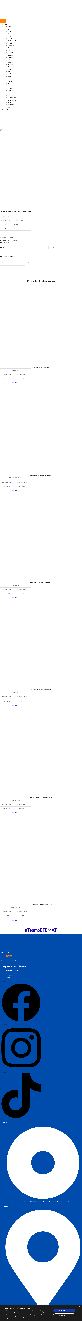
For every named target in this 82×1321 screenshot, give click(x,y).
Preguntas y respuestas (13, 973)
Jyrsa (9, 67)
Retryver (11, 93)
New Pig (10, 81)
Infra (9, 60)
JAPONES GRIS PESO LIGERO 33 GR (41, 475)
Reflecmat (11, 90)
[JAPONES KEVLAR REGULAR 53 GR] (41, 754)
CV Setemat (9, 975)
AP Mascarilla (12, 41)
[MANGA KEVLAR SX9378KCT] (41, 324)
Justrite (10, 64)
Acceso (8, 977)
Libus (9, 69)
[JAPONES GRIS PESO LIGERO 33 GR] (41, 432)
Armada (10, 43)
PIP (9, 83)
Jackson (10, 62)
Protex (10, 88)
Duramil (10, 55)
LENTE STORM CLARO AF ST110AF (41, 905)
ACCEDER (7, 109)
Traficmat (11, 104)
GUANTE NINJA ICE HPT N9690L (41, 690)
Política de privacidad (12, 970)
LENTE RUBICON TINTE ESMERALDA (41, 582)
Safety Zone (12, 100)
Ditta (9, 50)
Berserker (11, 45)
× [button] (79, 1307)
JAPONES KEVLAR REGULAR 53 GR (41, 797)
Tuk (9, 107)
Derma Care (12, 48)
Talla (2, 247)
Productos (7, 26)
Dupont (10, 52)
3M (9, 29)
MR (9, 71)
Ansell (10, 38)
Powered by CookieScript (73, 1320)
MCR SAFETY (12, 240)
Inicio (6, 24)
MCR (9, 74)
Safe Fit (10, 95)
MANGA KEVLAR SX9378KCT (41, 367)
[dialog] (41, 1313)
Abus (9, 31)
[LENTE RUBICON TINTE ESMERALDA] (41, 539)
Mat (9, 79)
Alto (9, 36)
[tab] (41, 257)
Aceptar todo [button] (64, 1310)
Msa (9, 76)
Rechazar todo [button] (64, 1315)
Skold (10, 102)
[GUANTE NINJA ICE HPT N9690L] (41, 647)
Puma (10, 86)
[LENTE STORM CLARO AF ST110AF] (41, 862)
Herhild (10, 57)
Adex (9, 33)
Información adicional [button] (8, 256)
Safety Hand (12, 97)
